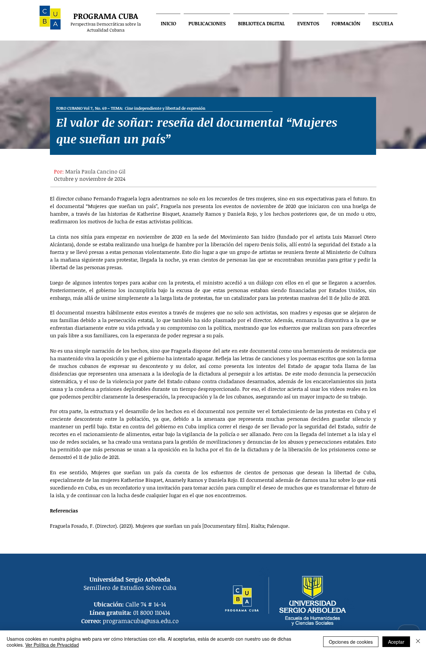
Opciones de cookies (351, 641)
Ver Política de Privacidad (52, 644)
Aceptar (396, 641)
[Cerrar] (418, 642)
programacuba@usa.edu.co (141, 621)
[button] (207, 20)
